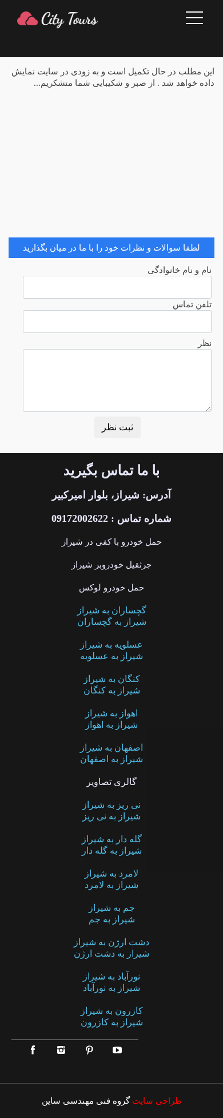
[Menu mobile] (194, 20)
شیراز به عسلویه (111, 656)
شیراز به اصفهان (111, 759)
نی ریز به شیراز (111, 805)
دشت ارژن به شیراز (111, 942)
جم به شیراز (112, 908)
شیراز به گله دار (112, 850)
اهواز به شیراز (111, 713)
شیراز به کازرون (112, 1022)
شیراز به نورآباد (111, 988)
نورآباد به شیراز (111, 976)
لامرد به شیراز (111, 873)
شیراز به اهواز (111, 725)
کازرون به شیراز (112, 1011)
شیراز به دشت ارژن (111, 953)
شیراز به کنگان (111, 690)
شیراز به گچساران (111, 622)
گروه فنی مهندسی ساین (86, 1100)
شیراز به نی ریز (111, 816)
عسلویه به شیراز (111, 644)
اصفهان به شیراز (111, 747)
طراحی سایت (156, 1100)
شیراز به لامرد (111, 885)
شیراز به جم (112, 919)
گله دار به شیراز (112, 839)
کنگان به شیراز (111, 679)
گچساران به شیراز (111, 610)
